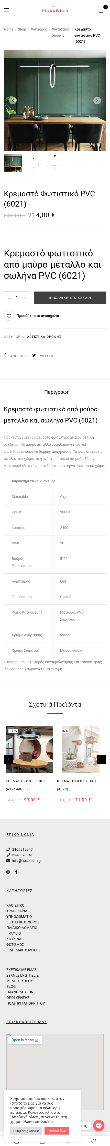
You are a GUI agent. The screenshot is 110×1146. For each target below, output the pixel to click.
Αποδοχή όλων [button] (57, 1131)
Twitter (45, 356)
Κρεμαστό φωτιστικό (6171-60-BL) (25, 785)
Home (9, 29)
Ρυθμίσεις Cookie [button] (26, 1131)
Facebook (17, 356)
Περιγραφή (57, 392)
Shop (22, 29)
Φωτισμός (38, 29)
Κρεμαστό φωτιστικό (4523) (76, 785)
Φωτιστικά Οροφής (60, 32)
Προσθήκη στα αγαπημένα (38, 316)
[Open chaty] (98, 1125)
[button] (101, 10)
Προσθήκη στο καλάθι (70, 298)
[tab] (56, 392)
